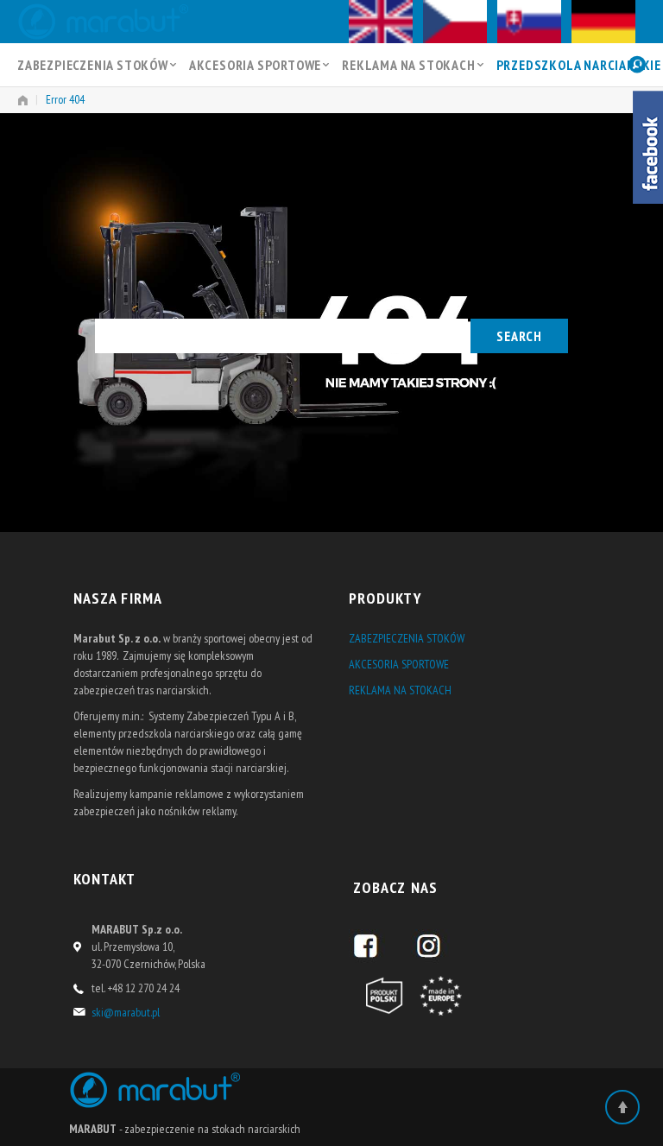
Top (622, 1107)
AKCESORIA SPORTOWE (255, 64)
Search (519, 336)
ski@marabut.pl (126, 1012)
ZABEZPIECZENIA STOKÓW (92, 64)
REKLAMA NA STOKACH (408, 64)
